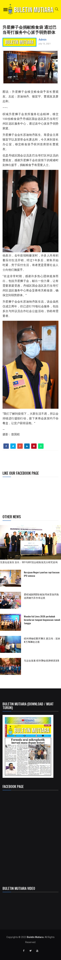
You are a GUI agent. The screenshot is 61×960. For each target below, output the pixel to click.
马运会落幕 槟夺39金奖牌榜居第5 (41, 660)
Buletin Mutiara (35, 937)
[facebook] (6, 446)
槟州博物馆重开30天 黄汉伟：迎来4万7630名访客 (42, 640)
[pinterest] (34, 446)
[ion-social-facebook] (23, 950)
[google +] (20, 446)
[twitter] (13, 446)
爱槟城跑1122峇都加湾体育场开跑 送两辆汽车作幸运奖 (41, 595)
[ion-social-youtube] (37, 950)
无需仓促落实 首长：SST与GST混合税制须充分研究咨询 (30, 562)
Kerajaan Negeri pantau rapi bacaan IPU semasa (41, 573)
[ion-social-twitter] (30, 950)
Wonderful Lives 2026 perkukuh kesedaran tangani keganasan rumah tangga (42, 620)
